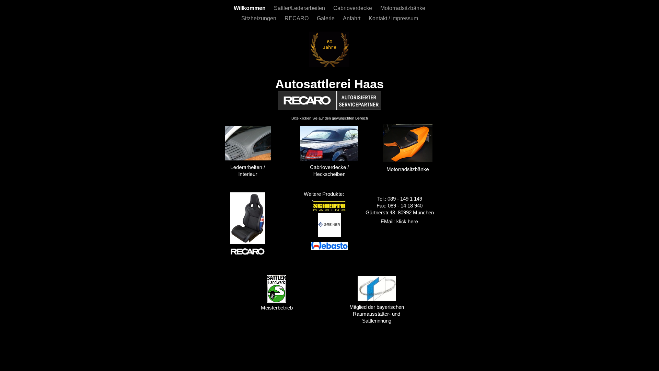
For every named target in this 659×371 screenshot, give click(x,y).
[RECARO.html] (247, 242)
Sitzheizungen (259, 18)
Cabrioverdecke (353, 8)
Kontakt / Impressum (393, 18)
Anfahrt (352, 18)
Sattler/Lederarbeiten (300, 8)
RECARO (297, 18)
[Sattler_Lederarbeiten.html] (248, 158)
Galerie (326, 18)
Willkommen (250, 8)
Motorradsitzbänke (402, 8)
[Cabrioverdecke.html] (329, 159)
